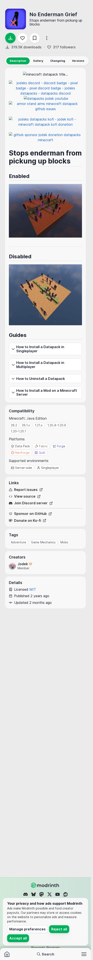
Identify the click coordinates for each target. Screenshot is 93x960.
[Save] (34, 38)
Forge (61, 446)
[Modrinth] (45, 885)
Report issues (26, 490)
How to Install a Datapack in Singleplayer (40, 349)
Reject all (59, 929)
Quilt (42, 452)
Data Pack (22, 446)
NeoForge (22, 452)
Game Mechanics (43, 542)
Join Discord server (31, 503)
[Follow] (22, 38)
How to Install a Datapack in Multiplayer (40, 364)
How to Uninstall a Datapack (40, 378)
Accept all (18, 938)
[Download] (10, 38)
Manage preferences (27, 929)
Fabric (43, 446)
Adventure (18, 542)
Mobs (64, 542)
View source (24, 496)
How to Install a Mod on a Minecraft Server (46, 392)
